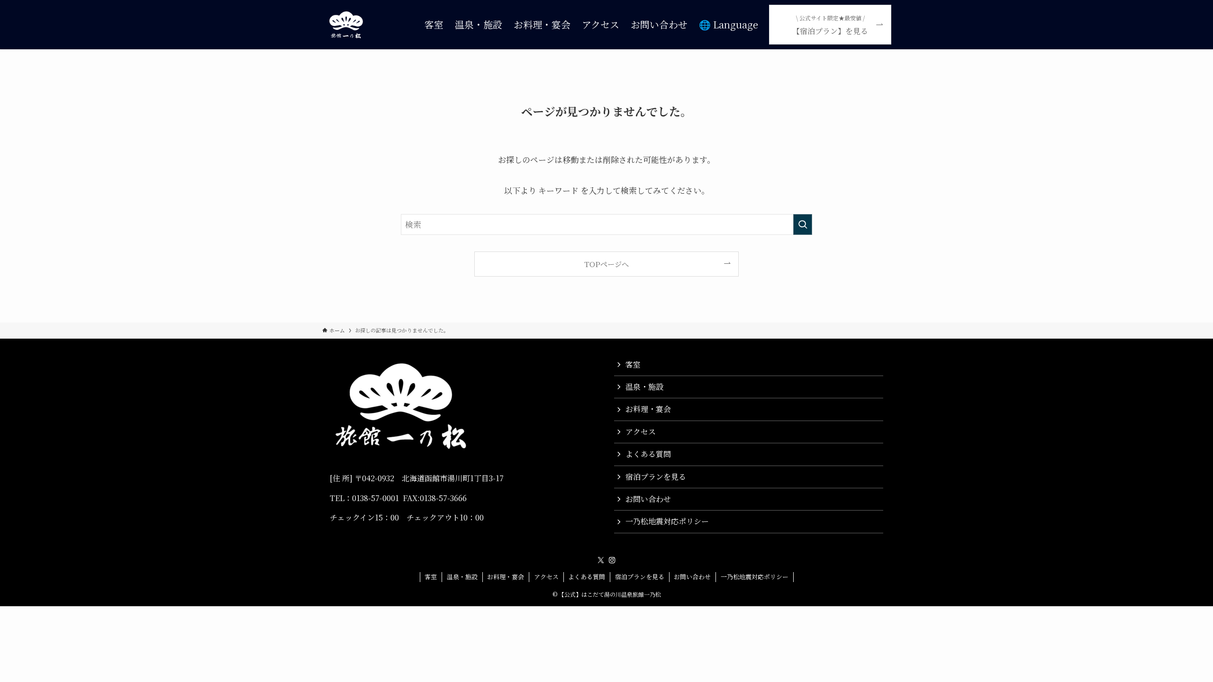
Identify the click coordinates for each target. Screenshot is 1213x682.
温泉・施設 (644, 386)
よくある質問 (648, 454)
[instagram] (612, 560)
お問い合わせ (648, 499)
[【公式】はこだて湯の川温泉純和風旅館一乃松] (346, 25)
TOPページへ (606, 264)
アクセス (640, 431)
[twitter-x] (601, 560)
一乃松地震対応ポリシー (667, 521)
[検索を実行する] (802, 224)
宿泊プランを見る (655, 476)
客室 (633, 364)
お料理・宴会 (648, 409)
